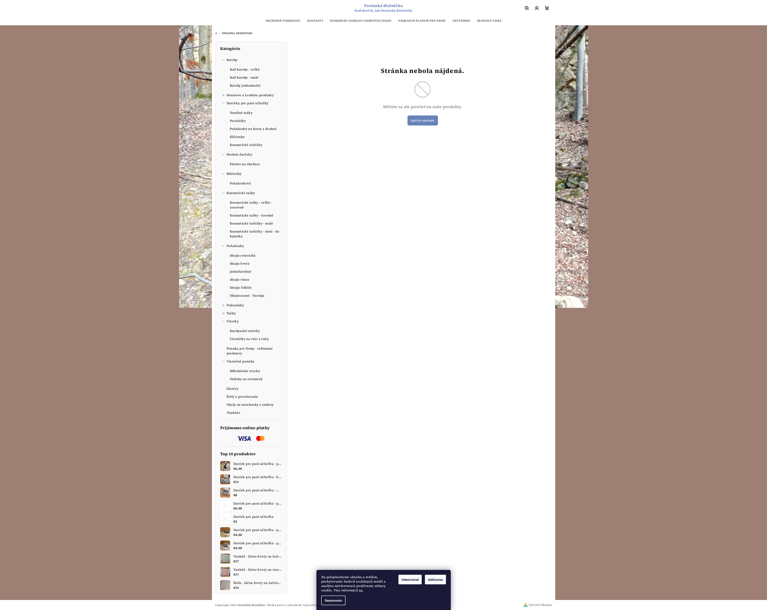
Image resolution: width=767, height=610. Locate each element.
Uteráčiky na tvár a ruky (249, 339)
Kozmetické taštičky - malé (251, 223)
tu (360, 590)
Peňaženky (235, 246)
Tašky (231, 313)
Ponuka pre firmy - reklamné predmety (250, 350)
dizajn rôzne (240, 279)
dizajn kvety (240, 263)
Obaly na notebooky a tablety (250, 404)
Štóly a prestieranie (242, 396)
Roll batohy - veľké (245, 69)
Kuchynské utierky (245, 331)
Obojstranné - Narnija (247, 295)
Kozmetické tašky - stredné (252, 215)
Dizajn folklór (241, 287)
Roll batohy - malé (244, 77)
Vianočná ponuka (240, 361)
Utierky (233, 321)
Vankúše (233, 412)
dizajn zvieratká (243, 255)
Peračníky (238, 120)
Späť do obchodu (423, 120)
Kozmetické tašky (241, 193)
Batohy (232, 60)
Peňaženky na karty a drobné (253, 128)
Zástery (233, 388)
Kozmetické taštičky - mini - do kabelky (254, 233)
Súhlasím (435, 579)
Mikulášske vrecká (245, 371)
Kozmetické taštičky (246, 145)
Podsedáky (235, 305)
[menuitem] (283, 20)
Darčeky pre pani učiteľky (248, 103)
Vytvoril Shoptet (540, 605)
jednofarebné (240, 271)
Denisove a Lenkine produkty (250, 95)
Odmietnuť (410, 579)
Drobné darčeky (239, 154)
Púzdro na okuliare (245, 164)
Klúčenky (237, 137)
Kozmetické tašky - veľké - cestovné (251, 204)
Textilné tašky (241, 112)
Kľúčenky (234, 173)
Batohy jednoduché (245, 85)
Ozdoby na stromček (246, 379)
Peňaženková (240, 183)
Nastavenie (333, 600)
